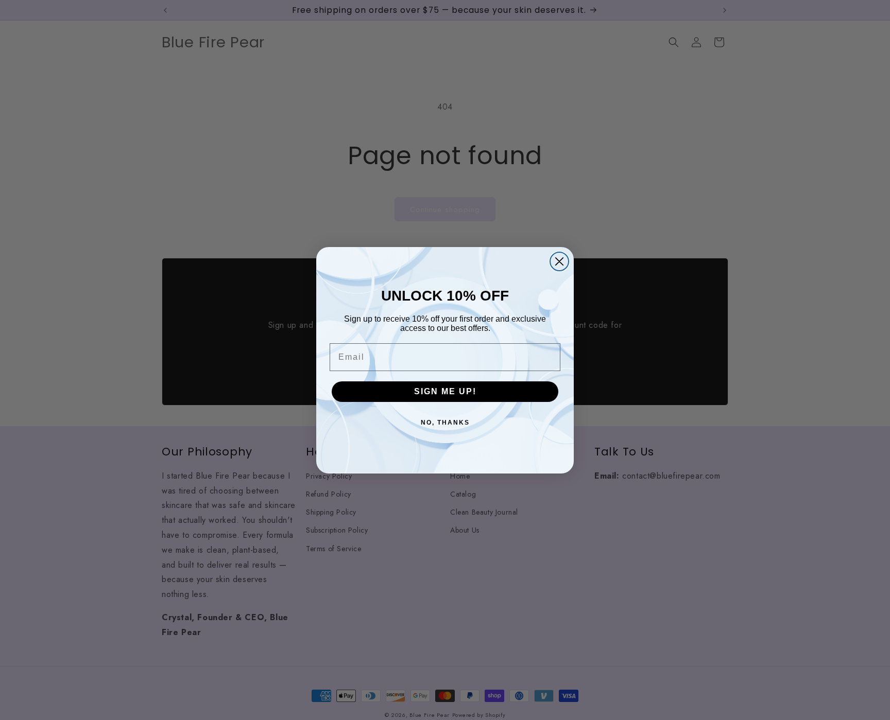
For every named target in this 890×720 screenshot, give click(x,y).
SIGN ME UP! (445, 391)
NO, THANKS (445, 422)
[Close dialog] (559, 261)
